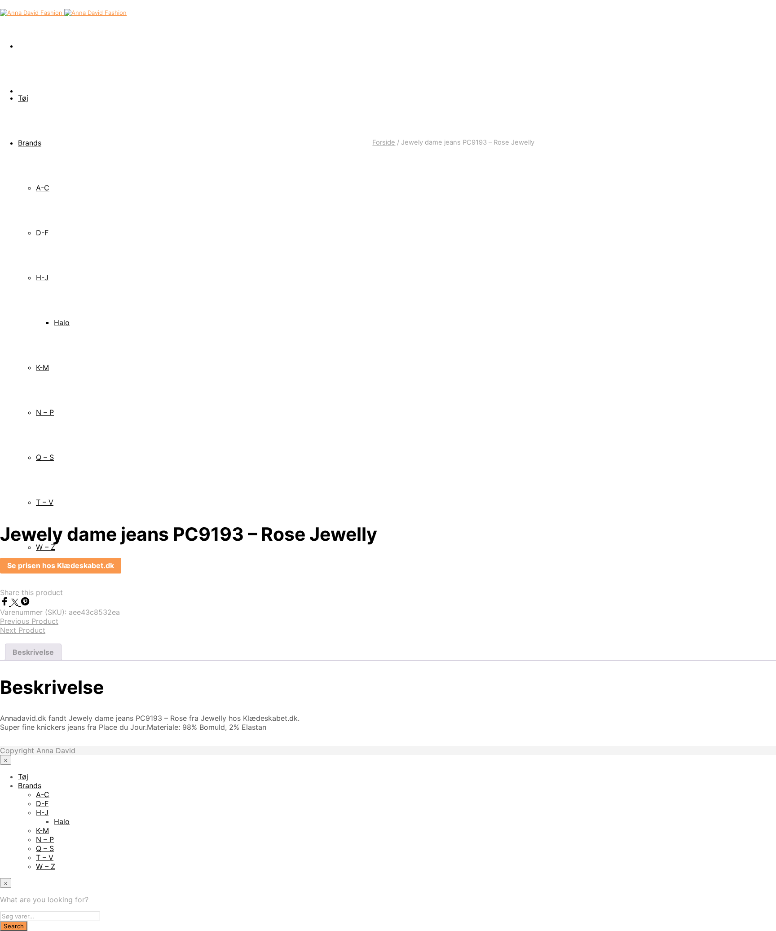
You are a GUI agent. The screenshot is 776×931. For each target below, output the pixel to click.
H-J (42, 812)
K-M (42, 830)
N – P (45, 839)
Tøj (23, 97)
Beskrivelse (33, 652)
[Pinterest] (25, 603)
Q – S (45, 848)
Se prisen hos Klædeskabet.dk (60, 565)
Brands (29, 785)
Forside (383, 142)
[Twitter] (16, 603)
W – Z (45, 866)
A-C (42, 794)
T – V (44, 857)
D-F (42, 803)
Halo (62, 821)
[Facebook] (5, 603)
